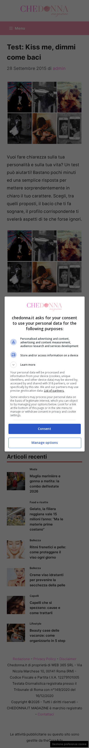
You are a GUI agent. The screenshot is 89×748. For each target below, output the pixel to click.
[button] (44, 365)
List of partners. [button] (54, 391)
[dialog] (45, 374)
